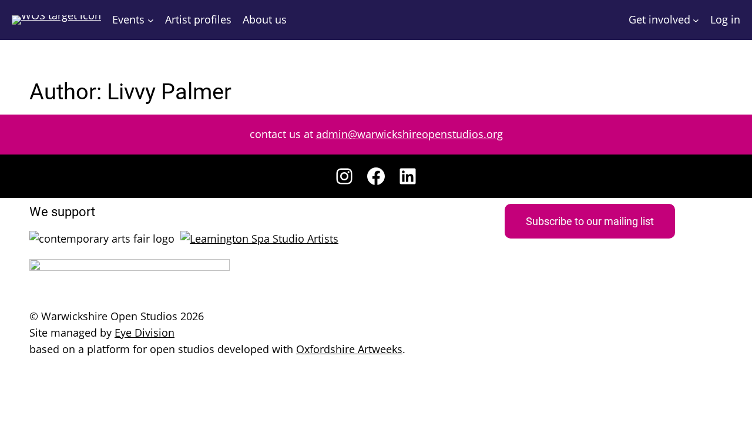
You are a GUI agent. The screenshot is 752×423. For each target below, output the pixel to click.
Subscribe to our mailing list (590, 221)
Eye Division (144, 332)
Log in (725, 19)
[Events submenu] (150, 20)
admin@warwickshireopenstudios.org (409, 134)
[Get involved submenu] (696, 20)
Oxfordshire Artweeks (349, 349)
